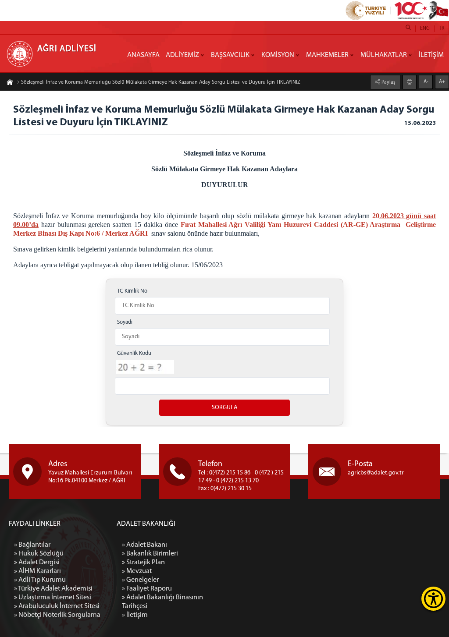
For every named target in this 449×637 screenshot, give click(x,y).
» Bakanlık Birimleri (150, 553)
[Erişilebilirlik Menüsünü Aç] (433, 599)
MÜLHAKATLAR (383, 55)
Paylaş (388, 82)
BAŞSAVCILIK (230, 55)
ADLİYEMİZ (182, 55)
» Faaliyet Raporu (147, 588)
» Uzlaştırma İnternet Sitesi (52, 597)
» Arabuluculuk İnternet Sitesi (57, 606)
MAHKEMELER (327, 55)
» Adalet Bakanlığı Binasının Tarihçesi (162, 602)
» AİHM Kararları (37, 571)
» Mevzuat (137, 571)
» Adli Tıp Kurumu (40, 580)
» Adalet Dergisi (37, 562)
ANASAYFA (143, 55)
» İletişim (135, 615)
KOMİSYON (277, 55)
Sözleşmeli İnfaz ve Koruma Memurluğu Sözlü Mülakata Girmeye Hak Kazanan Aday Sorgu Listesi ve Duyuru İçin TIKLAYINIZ (160, 82)
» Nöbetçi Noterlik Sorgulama (57, 615)
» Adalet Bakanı (144, 545)
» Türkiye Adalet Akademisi (53, 588)
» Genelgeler (140, 580)
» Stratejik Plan (143, 562)
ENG (425, 28)
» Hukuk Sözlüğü (39, 553)
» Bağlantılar (32, 545)
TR (441, 28)
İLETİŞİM (431, 55)
